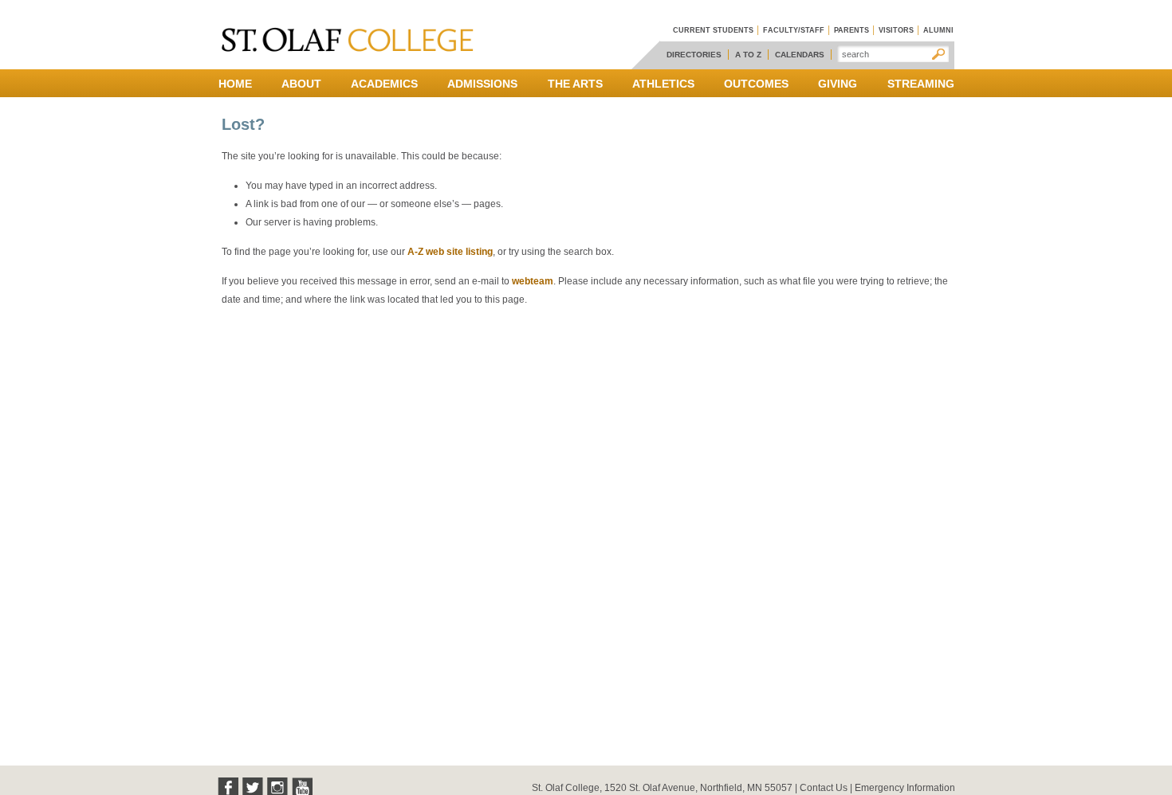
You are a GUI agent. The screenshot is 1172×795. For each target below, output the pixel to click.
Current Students (713, 30)
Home (235, 83)
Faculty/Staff (793, 30)
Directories (694, 54)
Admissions (482, 83)
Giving (837, 83)
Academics (384, 83)
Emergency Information (905, 787)
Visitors (896, 30)
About (301, 83)
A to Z (748, 54)
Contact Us (824, 787)
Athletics (663, 83)
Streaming (920, 83)
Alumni (938, 30)
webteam (532, 281)
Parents (851, 30)
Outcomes (756, 83)
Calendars (799, 54)
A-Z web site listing (450, 251)
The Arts (575, 83)
